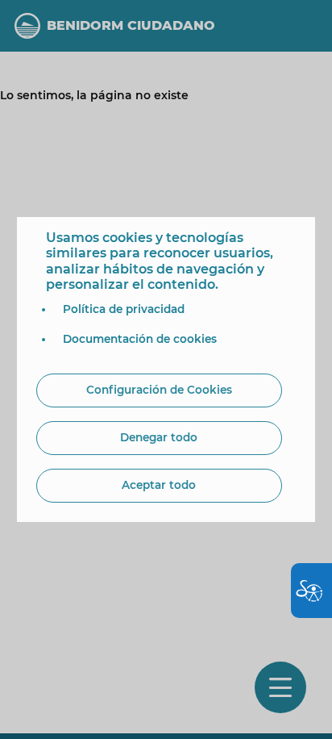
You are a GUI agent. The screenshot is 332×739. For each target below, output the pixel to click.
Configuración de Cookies (159, 389)
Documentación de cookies (140, 338)
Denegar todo (158, 437)
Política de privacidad (124, 309)
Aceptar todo (159, 484)
